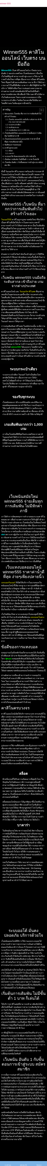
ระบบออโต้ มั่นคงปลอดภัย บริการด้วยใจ (20, 156)
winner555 (16, 347)
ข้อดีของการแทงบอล (13, 145)
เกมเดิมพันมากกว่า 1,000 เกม (19, 130)
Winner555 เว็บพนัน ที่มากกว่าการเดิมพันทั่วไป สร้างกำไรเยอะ (23, 115)
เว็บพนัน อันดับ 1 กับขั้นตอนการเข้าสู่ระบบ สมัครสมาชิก (24, 163)
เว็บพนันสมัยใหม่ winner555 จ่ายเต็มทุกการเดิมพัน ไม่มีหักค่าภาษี (23, 134)
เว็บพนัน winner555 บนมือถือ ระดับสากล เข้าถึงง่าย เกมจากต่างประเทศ (25, 121)
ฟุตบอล (8, 659)
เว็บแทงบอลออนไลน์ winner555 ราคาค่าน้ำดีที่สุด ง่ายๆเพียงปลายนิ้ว (22, 140)
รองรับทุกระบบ (14, 127)
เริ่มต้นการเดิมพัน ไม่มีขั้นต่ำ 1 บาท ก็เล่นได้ (22, 159)
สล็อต (11, 151)
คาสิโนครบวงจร (11, 148)
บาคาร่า (11, 153)
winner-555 (5, 3)
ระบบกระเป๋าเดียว (15, 125)
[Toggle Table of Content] (40, 110)
